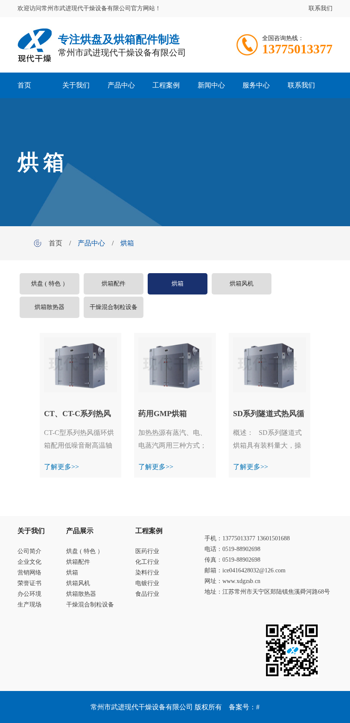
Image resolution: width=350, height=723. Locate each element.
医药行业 (147, 551)
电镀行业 (147, 583)
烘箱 (127, 243)
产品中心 (121, 85)
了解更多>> (61, 466)
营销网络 (29, 572)
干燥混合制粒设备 (113, 307)
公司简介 (29, 551)
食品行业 (147, 594)
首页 (24, 85)
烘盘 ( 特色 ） (49, 283)
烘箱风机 (242, 283)
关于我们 (76, 85)
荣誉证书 (29, 583)
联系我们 (320, 8)
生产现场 (29, 604)
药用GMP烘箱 (162, 413)
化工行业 (147, 562)
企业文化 (29, 562)
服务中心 (256, 85)
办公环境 (29, 594)
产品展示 (79, 530)
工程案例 (166, 85)
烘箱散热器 (49, 307)
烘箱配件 (113, 283)
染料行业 (147, 572)
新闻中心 (211, 85)
